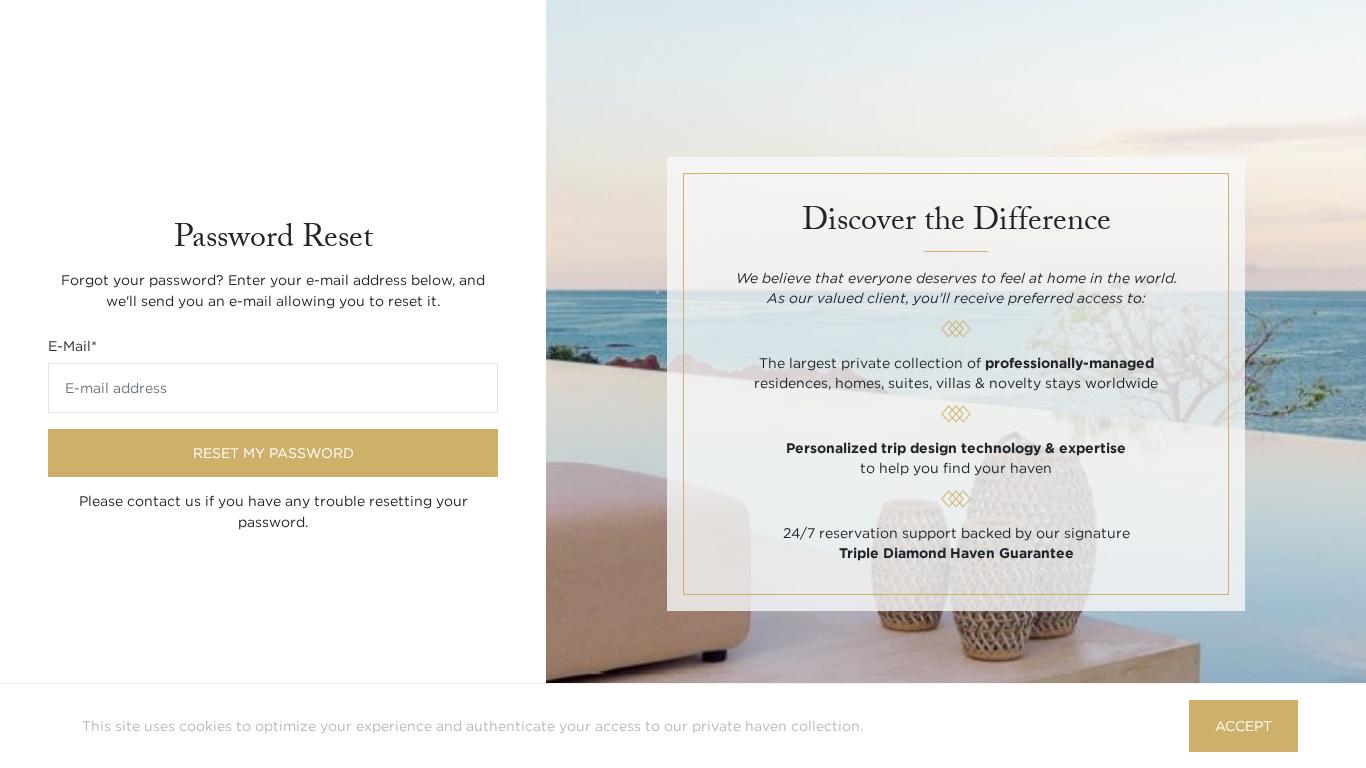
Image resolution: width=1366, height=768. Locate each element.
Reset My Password (273, 453)
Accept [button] (1243, 726)
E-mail (72, 346)
